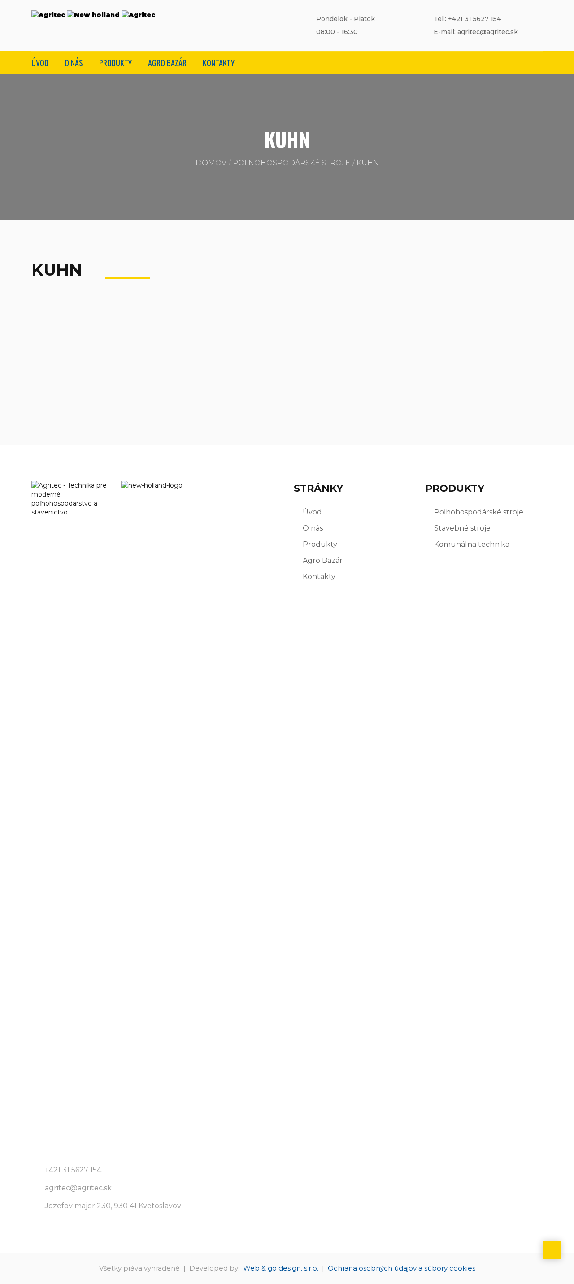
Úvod (39, 63)
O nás (74, 63)
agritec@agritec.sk (78, 1188)
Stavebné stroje (462, 528)
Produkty (115, 63)
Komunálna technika (471, 544)
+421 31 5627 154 (73, 1170)
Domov (211, 163)
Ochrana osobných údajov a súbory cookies (401, 1268)
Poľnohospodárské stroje (291, 163)
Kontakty (219, 63)
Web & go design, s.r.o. (280, 1268)
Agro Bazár (167, 63)
